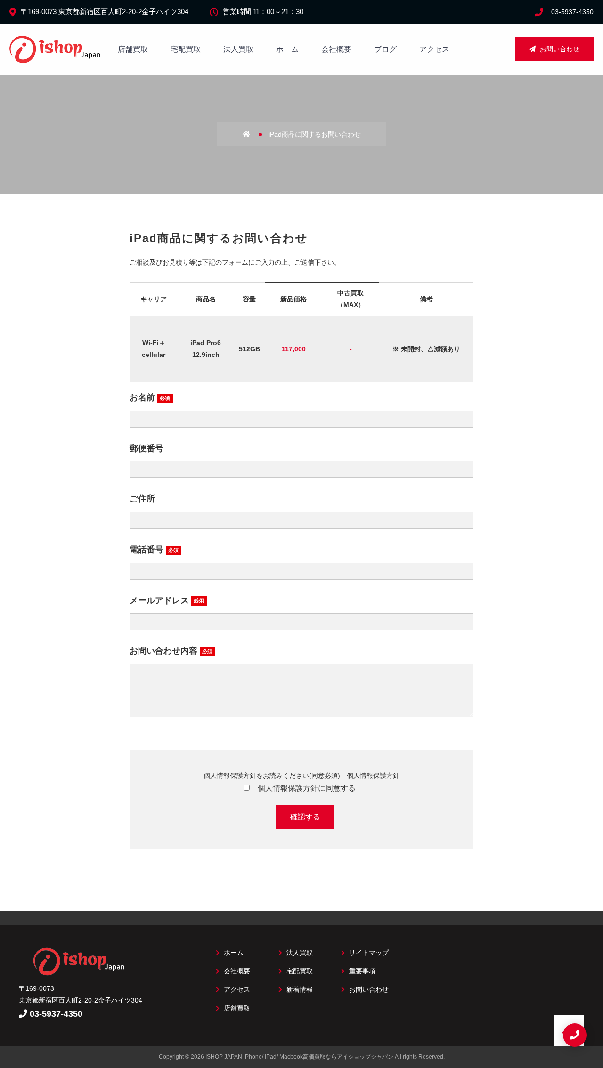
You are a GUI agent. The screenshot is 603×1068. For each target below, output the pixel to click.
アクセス (434, 49)
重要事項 (361, 971)
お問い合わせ (558, 49)
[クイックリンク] (575, 1035)
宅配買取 (186, 49)
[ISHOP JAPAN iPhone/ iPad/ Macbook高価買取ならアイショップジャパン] (56, 58)
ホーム (287, 49)
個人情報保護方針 (373, 775)
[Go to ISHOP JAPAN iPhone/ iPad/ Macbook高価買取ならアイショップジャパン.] (255, 134)
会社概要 (336, 49)
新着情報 (299, 989)
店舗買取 (133, 49)
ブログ (385, 49)
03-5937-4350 (572, 12)
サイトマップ (368, 952)
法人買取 (238, 49)
